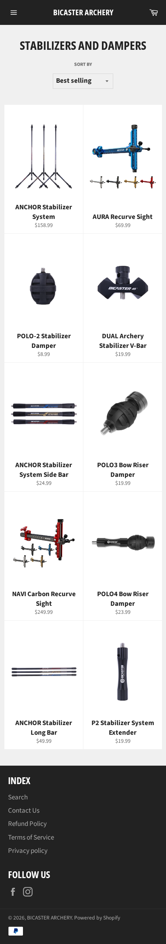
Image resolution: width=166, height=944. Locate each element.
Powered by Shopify (97, 918)
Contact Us (23, 810)
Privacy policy (28, 851)
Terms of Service (31, 837)
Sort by (83, 64)
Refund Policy (27, 824)
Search (18, 797)
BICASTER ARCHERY (83, 12)
